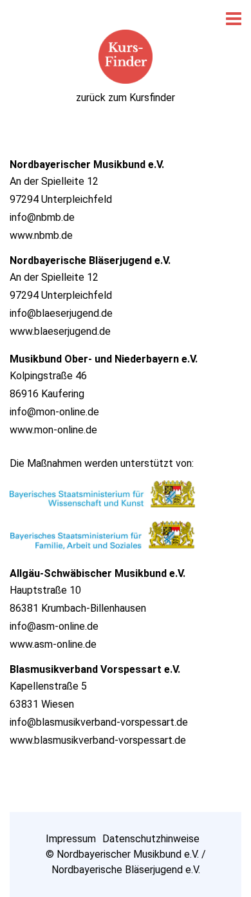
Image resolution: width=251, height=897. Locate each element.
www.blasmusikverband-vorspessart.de (98, 740)
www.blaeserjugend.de (60, 331)
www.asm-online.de (53, 644)
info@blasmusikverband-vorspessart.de (99, 722)
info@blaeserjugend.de (61, 313)
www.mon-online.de (53, 430)
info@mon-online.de (54, 412)
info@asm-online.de (54, 626)
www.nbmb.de (41, 235)
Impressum (71, 839)
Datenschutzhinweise (151, 839)
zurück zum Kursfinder (125, 97)
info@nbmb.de (42, 217)
